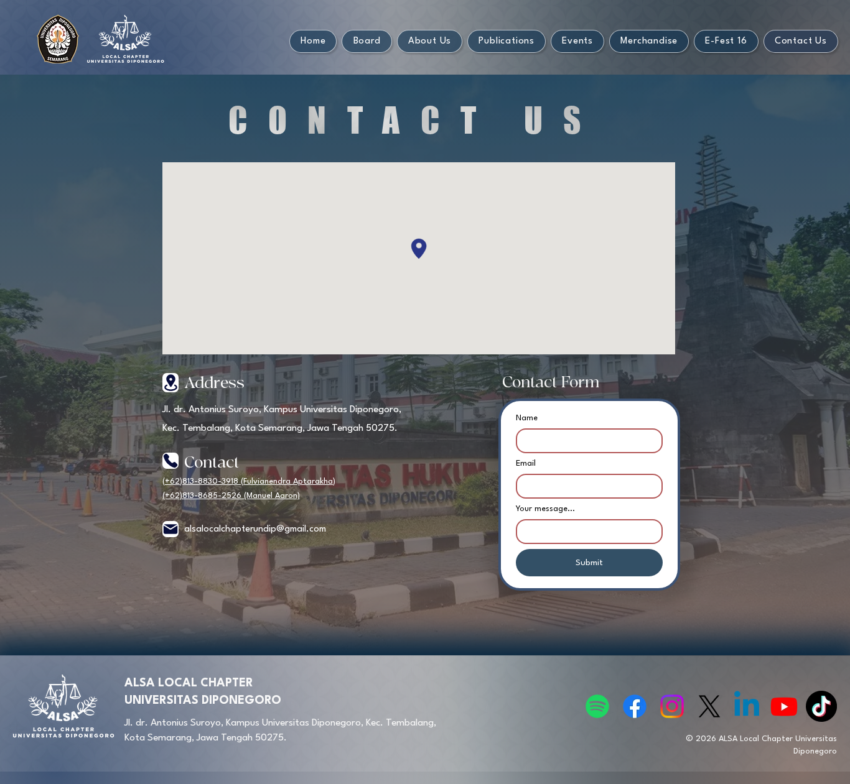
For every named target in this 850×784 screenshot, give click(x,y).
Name (527, 418)
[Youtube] (784, 706)
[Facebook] (634, 706)
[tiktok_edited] (821, 706)
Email (526, 463)
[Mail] (170, 529)
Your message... (545, 509)
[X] (709, 706)
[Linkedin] (746, 706)
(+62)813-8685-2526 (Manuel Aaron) (231, 496)
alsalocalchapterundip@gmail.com (255, 529)
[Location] (170, 382)
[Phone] (170, 461)
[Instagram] (672, 706)
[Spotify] (597, 706)
